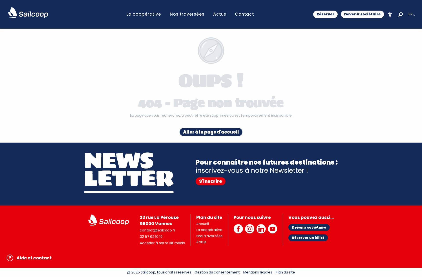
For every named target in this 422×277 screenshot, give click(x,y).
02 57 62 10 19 (151, 236)
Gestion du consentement (217, 272)
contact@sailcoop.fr (157, 230)
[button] (400, 14)
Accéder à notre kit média (162, 243)
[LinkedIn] (261, 231)
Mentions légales (257, 272)
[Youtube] (272, 231)
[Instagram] (249, 231)
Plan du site (285, 272)
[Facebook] (238, 231)
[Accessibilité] (390, 14)
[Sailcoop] (28, 12)
